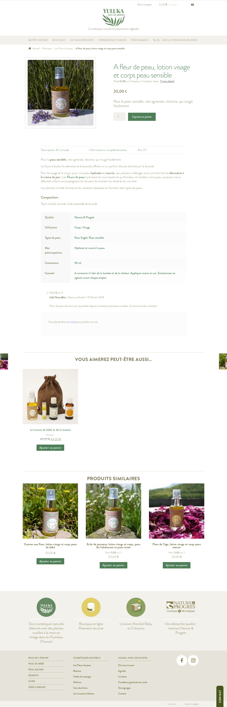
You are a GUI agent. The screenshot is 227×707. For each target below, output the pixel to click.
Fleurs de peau (76, 177)
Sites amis (171, 704)
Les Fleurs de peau (63, 48)
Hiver (31, 681)
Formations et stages (112, 40)
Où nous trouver (81, 40)
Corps (77, 227)
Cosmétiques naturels (86, 658)
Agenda (122, 671)
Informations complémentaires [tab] (108, 150)
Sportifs (33, 675)
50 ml (77, 263)
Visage (86, 227)
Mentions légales (192, 704)
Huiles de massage (82, 676)
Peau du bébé (36, 663)
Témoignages (140, 40)
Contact (220, 696)
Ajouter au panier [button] (50, 447)
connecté (71, 322)
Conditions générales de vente (132, 682)
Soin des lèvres (80, 688)
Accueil (36, 48)
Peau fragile (81, 238)
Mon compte (144, 4)
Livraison (122, 676)
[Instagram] (193, 660)
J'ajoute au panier (142, 117)
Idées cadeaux (37, 687)
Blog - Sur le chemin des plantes (175, 40)
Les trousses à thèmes (83, 693)
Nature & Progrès (84, 217)
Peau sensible (96, 238)
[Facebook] (181, 660)
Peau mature (36, 669)
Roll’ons (77, 682)
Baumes (77, 671)
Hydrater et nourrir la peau (89, 248)
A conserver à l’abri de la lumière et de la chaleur (101, 273)
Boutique (59, 40)
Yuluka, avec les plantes (133, 658)
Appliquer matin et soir (143, 273)
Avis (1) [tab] (142, 150)
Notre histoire (38, 40)
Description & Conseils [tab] (55, 150)
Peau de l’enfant (38, 658)
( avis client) (167, 81)
